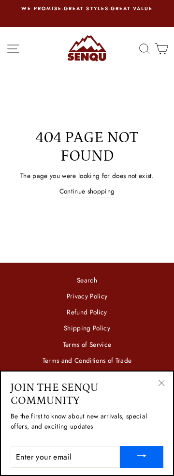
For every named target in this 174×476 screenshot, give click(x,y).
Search (87, 280)
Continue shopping (87, 191)
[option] (87, 9)
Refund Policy (87, 312)
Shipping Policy (87, 328)
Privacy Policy (87, 296)
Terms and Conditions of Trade (87, 360)
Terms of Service (87, 344)
